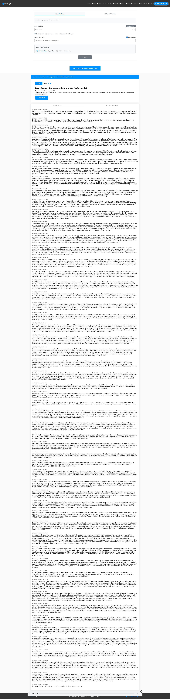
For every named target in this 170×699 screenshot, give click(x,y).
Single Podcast (60, 13)
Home (89, 3)
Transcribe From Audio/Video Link (85, 68)
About (128, 3)
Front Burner (42, 77)
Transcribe (103, 3)
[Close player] (141, 691)
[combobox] (85, 29)
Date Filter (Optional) (43, 47)
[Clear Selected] (132, 29)
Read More (42, 97)
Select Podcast (38, 26)
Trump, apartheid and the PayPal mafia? (60, 77)
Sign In (150, 3)
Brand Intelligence (119, 3)
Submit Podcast (160, 3)
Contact (142, 3)
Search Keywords (39, 37)
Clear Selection (130, 26)
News (38, 83)
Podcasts (95, 3)
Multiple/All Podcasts (110, 13)
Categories (134, 3)
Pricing (109, 3)
